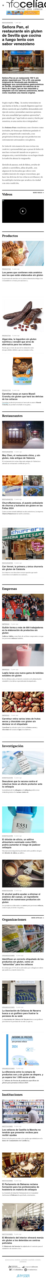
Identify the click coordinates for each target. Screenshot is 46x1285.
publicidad (24, 1260)
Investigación (7, 778)
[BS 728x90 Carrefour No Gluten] (23, 13)
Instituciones (7, 1126)
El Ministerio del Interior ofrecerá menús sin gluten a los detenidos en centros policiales (23, 1240)
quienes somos (9, 1260)
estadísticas (23, 1261)
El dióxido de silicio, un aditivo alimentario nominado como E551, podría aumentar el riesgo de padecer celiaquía (21, 843)
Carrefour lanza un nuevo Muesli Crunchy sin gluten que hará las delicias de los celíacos (22, 396)
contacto (38, 1260)
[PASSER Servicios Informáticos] (23, 1276)
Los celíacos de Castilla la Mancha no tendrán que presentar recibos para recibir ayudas (21, 1132)
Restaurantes (7, 452)
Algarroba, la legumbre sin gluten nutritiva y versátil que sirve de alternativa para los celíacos (19, 341)
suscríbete (31, 1260)
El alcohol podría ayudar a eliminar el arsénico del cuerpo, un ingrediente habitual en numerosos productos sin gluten (21, 898)
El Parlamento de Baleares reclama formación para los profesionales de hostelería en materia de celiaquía (20, 1187)
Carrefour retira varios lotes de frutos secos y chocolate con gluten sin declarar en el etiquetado (21, 721)
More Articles (36, 918)
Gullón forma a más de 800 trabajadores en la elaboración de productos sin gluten (22, 630)
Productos (6, 269)
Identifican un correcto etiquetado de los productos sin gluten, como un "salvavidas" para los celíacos (23, 961)
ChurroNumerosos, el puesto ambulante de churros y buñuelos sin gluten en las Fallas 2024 (22, 505)
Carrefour (5, 402)
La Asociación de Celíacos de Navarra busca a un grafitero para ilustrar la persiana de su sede (21, 1013)
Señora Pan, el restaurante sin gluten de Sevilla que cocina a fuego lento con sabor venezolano (22, 35)
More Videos (37, 193)
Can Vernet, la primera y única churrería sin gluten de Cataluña (22, 568)
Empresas (5, 624)
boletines (18, 1260)
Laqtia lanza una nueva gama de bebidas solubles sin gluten (23, 674)
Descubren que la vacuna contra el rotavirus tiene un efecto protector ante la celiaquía (22, 784)
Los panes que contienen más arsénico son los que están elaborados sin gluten (22, 274)
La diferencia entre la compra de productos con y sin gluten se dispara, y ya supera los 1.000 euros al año (22, 1074)
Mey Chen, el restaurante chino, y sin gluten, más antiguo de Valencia (21, 456)
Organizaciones (8, 955)
